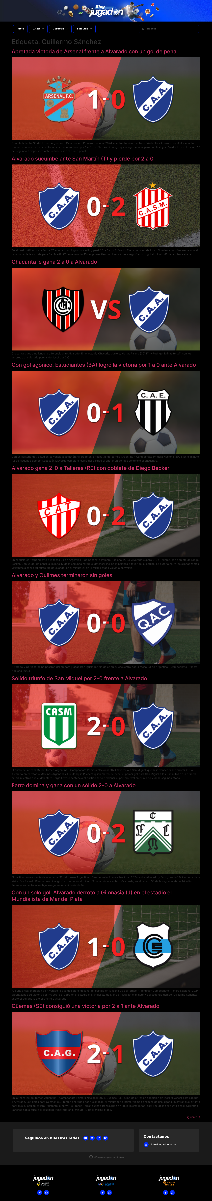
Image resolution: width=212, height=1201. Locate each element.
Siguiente (193, 1117)
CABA (36, 29)
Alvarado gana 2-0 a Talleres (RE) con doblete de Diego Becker (90, 468)
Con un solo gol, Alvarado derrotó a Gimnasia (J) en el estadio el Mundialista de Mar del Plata (92, 895)
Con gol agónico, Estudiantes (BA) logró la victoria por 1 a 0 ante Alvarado (104, 365)
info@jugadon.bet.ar (164, 1144)
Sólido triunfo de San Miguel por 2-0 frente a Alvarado (79, 678)
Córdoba (58, 29)
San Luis (82, 29)
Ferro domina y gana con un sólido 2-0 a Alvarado (74, 785)
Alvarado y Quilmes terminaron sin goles (62, 575)
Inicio (20, 29)
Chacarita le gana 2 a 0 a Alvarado (54, 262)
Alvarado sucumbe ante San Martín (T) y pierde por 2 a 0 (83, 158)
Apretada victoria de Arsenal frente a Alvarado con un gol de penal (95, 51)
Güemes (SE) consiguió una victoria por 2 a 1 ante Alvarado (85, 1006)
